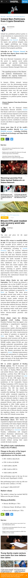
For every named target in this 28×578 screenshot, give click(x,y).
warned (25, 110)
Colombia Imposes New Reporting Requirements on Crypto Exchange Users (13, 157)
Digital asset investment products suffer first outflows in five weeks (14, 532)
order (25, 376)
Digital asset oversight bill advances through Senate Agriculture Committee (14, 153)
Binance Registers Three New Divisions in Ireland (14, 103)
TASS (2, 336)
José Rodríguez (10, 227)
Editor (8, 229)
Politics (11, 16)
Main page (3, 16)
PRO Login (24, 1)
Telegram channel (19, 51)
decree (10, 352)
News (8, 16)
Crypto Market (16, 16)
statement (18, 430)
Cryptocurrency (15, 215)
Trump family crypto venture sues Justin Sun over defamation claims (14, 524)
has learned (14, 40)
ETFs (11, 215)
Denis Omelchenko (10, 26)
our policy (17, 576)
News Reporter (10, 28)
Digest (8, 215)
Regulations (22, 16)
